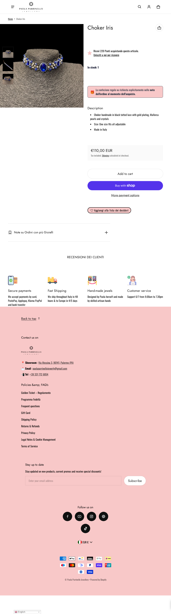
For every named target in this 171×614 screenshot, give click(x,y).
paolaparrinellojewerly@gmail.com (50, 368)
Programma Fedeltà (30, 399)
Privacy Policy (28, 433)
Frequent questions (30, 406)
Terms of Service (29, 446)
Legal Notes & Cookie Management (38, 439)
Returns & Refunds (30, 426)
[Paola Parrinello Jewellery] (31, 7)
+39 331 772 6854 (39, 374)
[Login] (149, 7)
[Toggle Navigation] (12, 7)
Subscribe (135, 480)
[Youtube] (79, 516)
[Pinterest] (103, 516)
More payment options (125, 195)
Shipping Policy (28, 419)
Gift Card (25, 413)
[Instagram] (91, 516)
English (21, 612)
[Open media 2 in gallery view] (8, 65)
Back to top (28, 318)
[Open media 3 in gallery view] (8, 79)
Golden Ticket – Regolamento (36, 393)
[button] (139, 7)
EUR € (85, 542)
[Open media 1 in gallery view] (8, 52)
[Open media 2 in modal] (41, 66)
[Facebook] (67, 516)
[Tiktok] (85, 528)
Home (10, 19)
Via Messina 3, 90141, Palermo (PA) (55, 363)
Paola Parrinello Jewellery (78, 579)
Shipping (105, 155)
